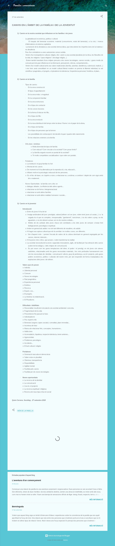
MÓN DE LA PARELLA (25, 411)
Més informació (96, 500)
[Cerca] (106, 6)
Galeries (65, 540)
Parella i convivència (24, 5)
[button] (101, 16)
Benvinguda (18, 506)
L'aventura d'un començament (26, 480)
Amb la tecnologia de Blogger (59, 536)
